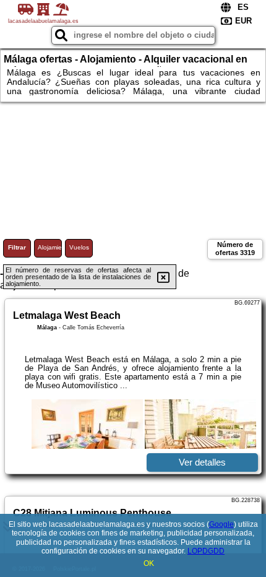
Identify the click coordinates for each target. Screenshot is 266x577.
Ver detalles (202, 462)
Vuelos (79, 247)
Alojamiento (50, 247)
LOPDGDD (206, 551)
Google (221, 524)
